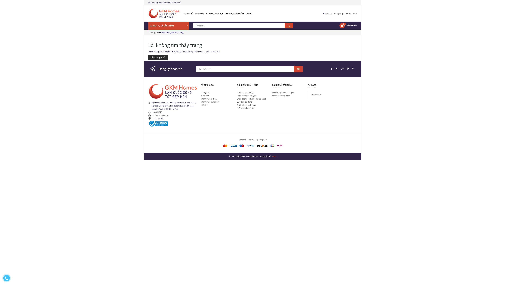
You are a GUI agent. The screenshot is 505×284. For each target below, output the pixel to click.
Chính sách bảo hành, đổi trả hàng (251, 99)
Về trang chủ (158, 57)
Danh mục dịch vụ (214, 13)
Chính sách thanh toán (246, 105)
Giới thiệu (199, 13)
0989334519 (157, 112)
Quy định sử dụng (244, 102)
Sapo (274, 156)
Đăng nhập (338, 13)
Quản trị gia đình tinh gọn (283, 92)
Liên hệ (249, 13)
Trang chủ (188, 13)
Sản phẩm (263, 139)
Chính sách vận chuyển (246, 95)
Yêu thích (353, 13)
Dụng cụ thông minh (281, 95)
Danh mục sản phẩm (234, 13)
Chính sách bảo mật (245, 92)
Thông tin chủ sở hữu (246, 108)
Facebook (316, 94)
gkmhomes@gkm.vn (160, 115)
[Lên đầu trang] (499, 268)
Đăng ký (328, 13)
